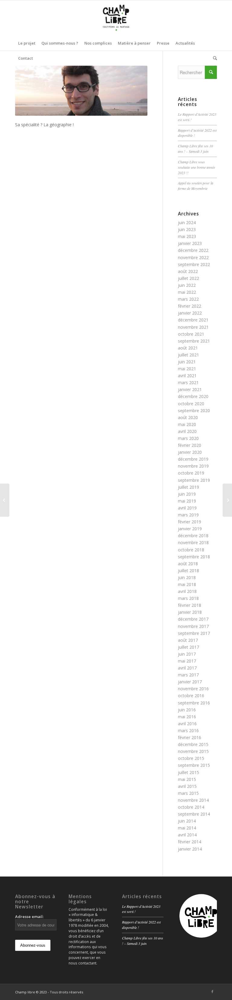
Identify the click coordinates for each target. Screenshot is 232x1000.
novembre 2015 (193, 751)
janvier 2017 (190, 682)
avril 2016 (187, 723)
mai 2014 (187, 828)
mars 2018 (188, 598)
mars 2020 (188, 438)
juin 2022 (187, 285)
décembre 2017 (193, 619)
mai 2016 (187, 716)
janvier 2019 (190, 528)
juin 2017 (187, 654)
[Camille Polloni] (4, 500)
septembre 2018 (194, 557)
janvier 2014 (190, 849)
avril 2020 (187, 431)
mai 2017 (187, 661)
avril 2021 (187, 375)
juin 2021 (187, 362)
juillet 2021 (188, 355)
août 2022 (188, 271)
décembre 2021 (193, 320)
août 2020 (188, 417)
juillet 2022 (188, 278)
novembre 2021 (193, 327)
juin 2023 (187, 229)
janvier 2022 (190, 313)
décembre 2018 (193, 535)
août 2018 (188, 563)
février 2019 (189, 522)
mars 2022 (188, 299)
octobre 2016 (191, 695)
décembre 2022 (193, 250)
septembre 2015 (194, 765)
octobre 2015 (191, 758)
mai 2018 (187, 584)
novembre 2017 (193, 626)
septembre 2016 (194, 703)
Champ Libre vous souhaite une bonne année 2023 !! (196, 167)
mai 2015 (187, 779)
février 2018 (189, 605)
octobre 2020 (191, 403)
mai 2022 (187, 292)
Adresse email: (29, 916)
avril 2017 (187, 668)
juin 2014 (187, 821)
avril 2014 (187, 835)
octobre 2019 (191, 473)
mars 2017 (188, 675)
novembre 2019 (193, 466)
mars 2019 (188, 515)
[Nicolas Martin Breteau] (227, 500)
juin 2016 (187, 710)
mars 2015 (188, 793)
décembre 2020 (193, 396)
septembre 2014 (194, 814)
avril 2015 (187, 786)
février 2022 (189, 306)
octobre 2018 (191, 550)
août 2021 (188, 348)
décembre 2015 (193, 744)
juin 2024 (187, 222)
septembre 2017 (194, 633)
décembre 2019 (193, 459)
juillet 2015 (188, 772)
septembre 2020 (194, 410)
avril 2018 (187, 591)
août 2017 (188, 640)
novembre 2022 (193, 257)
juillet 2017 (188, 647)
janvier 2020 (190, 452)
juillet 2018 (188, 570)
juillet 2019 (188, 487)
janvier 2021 (190, 389)
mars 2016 (188, 730)
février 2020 (189, 445)
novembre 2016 (193, 688)
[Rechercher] (213, 58)
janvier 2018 (190, 612)
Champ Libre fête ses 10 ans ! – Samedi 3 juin (195, 148)
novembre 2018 (193, 542)
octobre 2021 (191, 334)
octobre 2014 (191, 807)
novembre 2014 (193, 800)
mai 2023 (187, 236)
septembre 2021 (194, 341)
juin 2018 (187, 577)
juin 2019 (187, 494)
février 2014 (189, 842)
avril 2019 (187, 508)
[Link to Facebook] (212, 991)
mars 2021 (188, 382)
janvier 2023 (190, 243)
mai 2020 (187, 424)
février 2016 (189, 737)
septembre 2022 (194, 264)
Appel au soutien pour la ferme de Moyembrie (195, 185)
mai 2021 (187, 368)
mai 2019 (187, 501)
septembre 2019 (194, 480)
